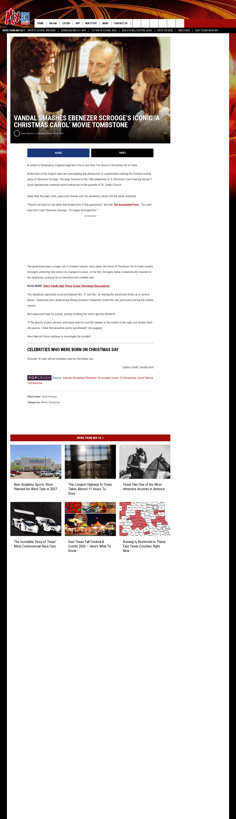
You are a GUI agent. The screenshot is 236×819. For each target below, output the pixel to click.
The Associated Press (126, 204)
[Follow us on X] (171, 23)
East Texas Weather (206, 30)
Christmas (54, 402)
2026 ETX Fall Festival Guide (137, 30)
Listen (66, 23)
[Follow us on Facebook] (154, 23)
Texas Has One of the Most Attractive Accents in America (143, 486)
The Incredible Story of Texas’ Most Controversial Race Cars (35, 544)
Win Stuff (91, 23)
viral (44, 396)
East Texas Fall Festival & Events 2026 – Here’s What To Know (89, 546)
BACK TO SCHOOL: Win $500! (42, 30)
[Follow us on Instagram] (162, 23)
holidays (52, 396)
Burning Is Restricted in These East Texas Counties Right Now (144, 546)
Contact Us (121, 23)
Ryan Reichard (27, 133)
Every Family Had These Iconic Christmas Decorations (76, 286)
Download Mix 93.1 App (73, 30)
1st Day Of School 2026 (103, 30)
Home (40, 23)
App (77, 23)
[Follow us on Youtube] (180, 23)
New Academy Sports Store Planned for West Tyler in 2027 (35, 486)
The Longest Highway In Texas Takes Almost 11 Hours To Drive (90, 489)
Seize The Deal (165, 30)
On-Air (53, 23)
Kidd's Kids (184, 30)
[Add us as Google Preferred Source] (145, 23)
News (105, 23)
